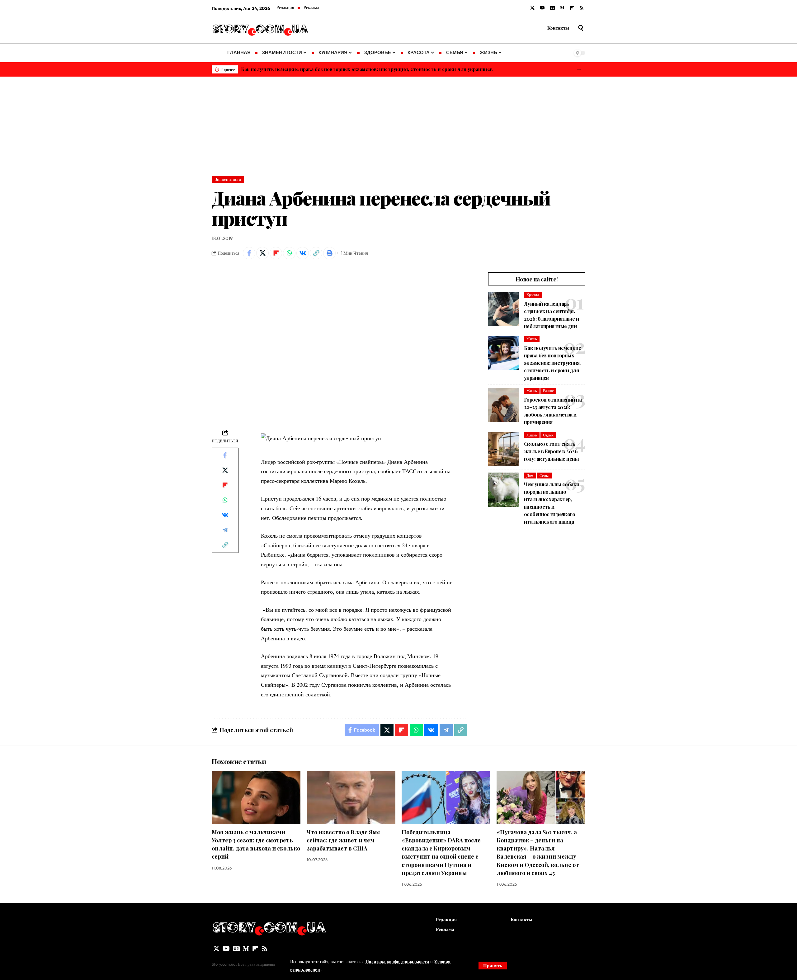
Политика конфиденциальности (397, 961)
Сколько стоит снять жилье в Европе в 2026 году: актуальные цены (551, 451)
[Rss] (581, 8)
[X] (532, 8)
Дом (529, 475)
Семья (544, 475)
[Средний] (562, 8)
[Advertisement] (398, 123)
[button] (579, 70)
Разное (548, 390)
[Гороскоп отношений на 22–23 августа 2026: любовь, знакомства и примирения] (503, 405)
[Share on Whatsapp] (289, 253)
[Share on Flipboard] (276, 253)
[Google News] (552, 8)
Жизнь (531, 339)
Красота (532, 294)
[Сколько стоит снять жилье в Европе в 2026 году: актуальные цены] (503, 449)
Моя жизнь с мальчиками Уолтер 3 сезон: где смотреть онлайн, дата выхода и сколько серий (256, 844)
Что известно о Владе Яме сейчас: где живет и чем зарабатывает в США (343, 840)
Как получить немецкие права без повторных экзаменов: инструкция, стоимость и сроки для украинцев (367, 69)
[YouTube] (542, 8)
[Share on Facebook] (249, 253)
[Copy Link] (316, 253)
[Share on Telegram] (225, 529)
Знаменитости (228, 179)
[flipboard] (572, 8)
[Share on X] (262, 253)
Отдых (548, 434)
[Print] (329, 253)
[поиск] (581, 28)
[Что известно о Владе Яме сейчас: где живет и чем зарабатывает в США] (351, 797)
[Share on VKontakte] (302, 253)
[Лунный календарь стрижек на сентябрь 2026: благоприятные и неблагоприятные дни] (503, 309)
